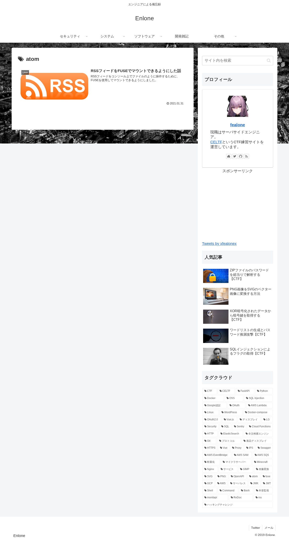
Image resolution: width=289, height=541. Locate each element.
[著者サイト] (228, 156)
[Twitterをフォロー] (234, 156)
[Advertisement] (237, 204)
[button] (268, 60)
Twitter (255, 527)
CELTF (216, 142)
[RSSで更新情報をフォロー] (246, 156)
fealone (237, 125)
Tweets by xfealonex (219, 244)
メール (268, 527)
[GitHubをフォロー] (240, 156)
